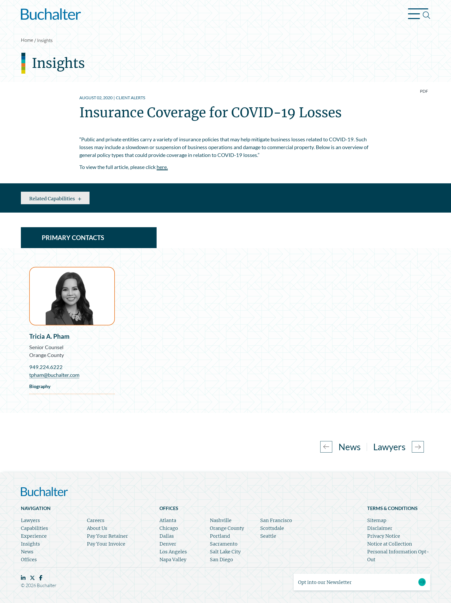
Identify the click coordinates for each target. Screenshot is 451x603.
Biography (40, 386)
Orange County (46, 355)
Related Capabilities (52, 199)
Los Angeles (173, 552)
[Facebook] (41, 578)
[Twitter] (32, 578)
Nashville (221, 520)
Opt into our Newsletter (325, 582)
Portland (220, 536)
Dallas (166, 536)
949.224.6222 (46, 367)
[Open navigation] (419, 15)
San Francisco (276, 520)
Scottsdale (272, 528)
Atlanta (167, 520)
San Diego (221, 560)
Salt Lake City (225, 552)
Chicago (168, 528)
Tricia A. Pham (49, 336)
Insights (45, 40)
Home (27, 40)
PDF (424, 91)
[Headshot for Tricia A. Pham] (72, 296)
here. (162, 167)
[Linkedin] (23, 578)
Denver (167, 544)
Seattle (268, 536)
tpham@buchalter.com (54, 375)
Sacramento (224, 544)
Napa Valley (172, 560)
